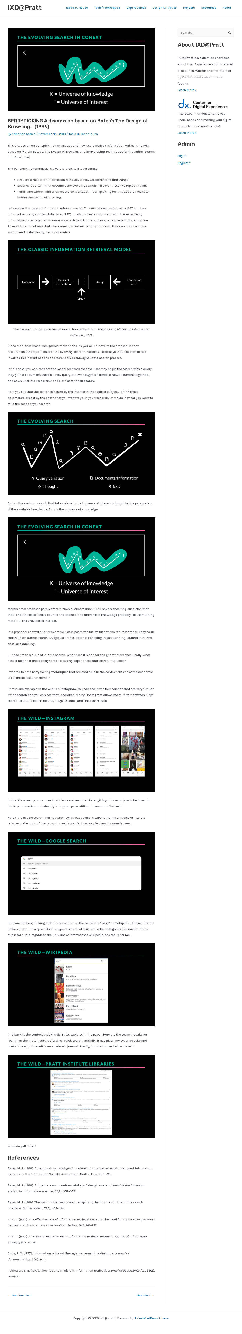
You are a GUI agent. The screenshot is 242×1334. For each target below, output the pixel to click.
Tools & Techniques (83, 134)
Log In (182, 156)
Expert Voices (136, 7)
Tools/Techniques (107, 7)
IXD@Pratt (25, 8)
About (227, 7)
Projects (189, 7)
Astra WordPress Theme (151, 1318)
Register (184, 163)
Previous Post (20, 1295)
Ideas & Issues (77, 7)
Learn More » (187, 90)
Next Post (145, 1295)
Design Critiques (164, 7)
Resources (208, 7)
